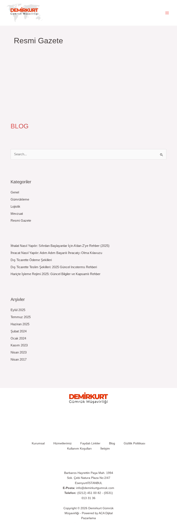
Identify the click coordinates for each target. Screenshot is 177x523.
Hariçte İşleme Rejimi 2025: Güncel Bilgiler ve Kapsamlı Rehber (55, 274)
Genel (15, 192)
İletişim (105, 448)
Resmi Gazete (16, 91)
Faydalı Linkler (90, 443)
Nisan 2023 (19, 352)
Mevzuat (17, 213)
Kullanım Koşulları (79, 448)
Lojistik (15, 206)
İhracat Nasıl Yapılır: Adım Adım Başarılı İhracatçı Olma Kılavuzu (56, 253)
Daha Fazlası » (19, 108)
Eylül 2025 (18, 310)
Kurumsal (38, 443)
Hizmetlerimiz (62, 443)
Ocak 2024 (18, 338)
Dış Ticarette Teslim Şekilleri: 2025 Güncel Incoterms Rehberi (54, 267)
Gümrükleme (20, 199)
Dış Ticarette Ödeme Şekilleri (31, 260)
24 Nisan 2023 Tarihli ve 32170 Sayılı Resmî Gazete (67, 86)
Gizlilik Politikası (134, 443)
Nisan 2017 (19, 359)
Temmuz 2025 (21, 317)
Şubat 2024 (19, 331)
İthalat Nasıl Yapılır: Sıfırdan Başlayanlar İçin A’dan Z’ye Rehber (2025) (60, 245)
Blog (112, 443)
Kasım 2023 (19, 345)
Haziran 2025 (20, 324)
